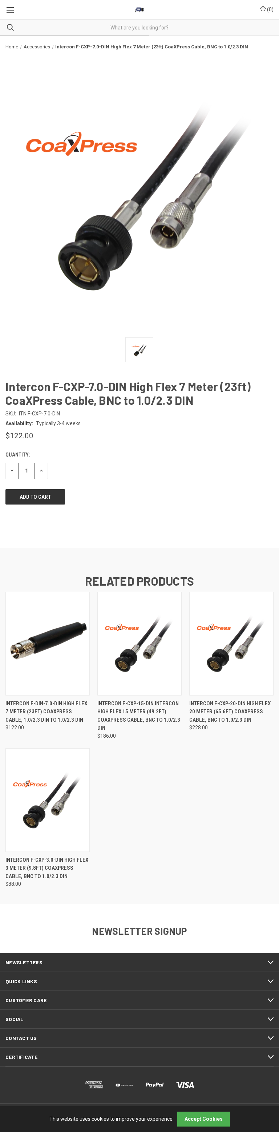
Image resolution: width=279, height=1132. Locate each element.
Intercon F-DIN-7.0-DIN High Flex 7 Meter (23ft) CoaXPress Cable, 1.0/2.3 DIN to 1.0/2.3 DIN (46, 711)
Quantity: (17, 455)
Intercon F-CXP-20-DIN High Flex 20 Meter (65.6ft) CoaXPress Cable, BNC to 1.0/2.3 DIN (230, 711)
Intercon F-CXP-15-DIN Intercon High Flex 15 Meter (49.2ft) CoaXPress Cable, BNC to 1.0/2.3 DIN (138, 716)
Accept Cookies (204, 1119)
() (270, 9)
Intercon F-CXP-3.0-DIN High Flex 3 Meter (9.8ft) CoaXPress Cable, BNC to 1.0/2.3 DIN (46, 868)
